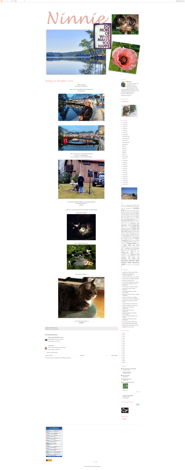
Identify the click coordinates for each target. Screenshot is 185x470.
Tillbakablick (133, 251)
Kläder (128, 230)
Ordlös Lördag (128, 238)
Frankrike (124, 225)
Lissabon (129, 231)
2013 (124, 172)
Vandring (124, 259)
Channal (50, 345)
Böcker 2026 (130, 217)
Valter (133, 257)
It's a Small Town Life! (128, 382)
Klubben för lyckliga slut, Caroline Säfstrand (128, 274)
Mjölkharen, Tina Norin (128, 327)
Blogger (98, 466)
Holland (123, 228)
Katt (51, 329)
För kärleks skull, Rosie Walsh (129, 323)
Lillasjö (134, 230)
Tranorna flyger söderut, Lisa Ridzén (129, 316)
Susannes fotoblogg (128, 395)
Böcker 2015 (128, 210)
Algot (135, 205)
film (129, 220)
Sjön (122, 248)
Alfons (122, 205)
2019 (124, 160)
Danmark (129, 219)
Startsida (82, 355)
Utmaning (123, 257)
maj (123, 150)
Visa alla (137, 391)
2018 (124, 162)
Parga (133, 240)
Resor (130, 244)
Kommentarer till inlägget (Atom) (62, 357)
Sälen (125, 250)
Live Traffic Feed (54, 428)
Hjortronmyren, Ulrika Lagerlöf (130, 325)
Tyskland (123, 255)
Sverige (136, 248)
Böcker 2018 (131, 212)
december (125, 136)
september (125, 142)
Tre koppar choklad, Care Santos (130, 282)
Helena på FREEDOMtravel (55, 337)
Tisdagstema (125, 253)
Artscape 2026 (126, 396)
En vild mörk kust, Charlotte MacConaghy (129, 313)
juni (123, 148)
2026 (124, 122)
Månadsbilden (126, 235)
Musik (132, 234)
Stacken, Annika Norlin (128, 280)
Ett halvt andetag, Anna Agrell (129, 305)
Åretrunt (57, 329)
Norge (137, 235)
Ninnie (129, 81)
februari (124, 156)
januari (124, 158)
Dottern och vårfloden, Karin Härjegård (129, 284)
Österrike (137, 264)
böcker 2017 (124, 212)
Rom (138, 243)
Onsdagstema (135, 237)
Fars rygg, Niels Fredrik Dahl (129, 321)
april (123, 152)
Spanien (128, 248)
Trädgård (132, 254)
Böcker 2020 (129, 213)
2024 (124, 126)
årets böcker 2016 (129, 264)
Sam (133, 245)
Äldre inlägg (114, 355)
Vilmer (124, 263)
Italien (134, 228)
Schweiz (130, 246)
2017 (124, 164)
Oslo (129, 240)
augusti (124, 144)
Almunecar (123, 206)
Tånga (129, 256)
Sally (125, 245)
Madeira (123, 233)
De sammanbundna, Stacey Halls (130, 277)
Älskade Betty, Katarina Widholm (130, 299)
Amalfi (128, 206)
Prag (132, 242)
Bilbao (133, 206)
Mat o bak (128, 233)
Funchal (125, 226)
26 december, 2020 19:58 (54, 349)
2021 (124, 132)
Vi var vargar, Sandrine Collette (130, 286)
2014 (124, 170)
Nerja (133, 235)
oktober (124, 140)
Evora (136, 219)
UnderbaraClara (127, 372)
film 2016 (136, 220)
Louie (53, 329)
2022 (124, 130)
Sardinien (123, 246)
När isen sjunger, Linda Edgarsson (128, 310)
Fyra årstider (126, 375)
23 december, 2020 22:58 (54, 341)
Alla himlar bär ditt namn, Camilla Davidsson (130, 295)
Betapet (124, 419)
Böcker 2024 (129, 216)
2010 (124, 178)
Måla (138, 234)
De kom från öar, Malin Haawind (130, 278)
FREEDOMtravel (127, 379)
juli (123, 146)
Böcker (136, 208)
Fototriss (133, 223)
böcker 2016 (135, 210)
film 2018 (129, 222)
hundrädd (128, 228)
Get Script (49, 456)
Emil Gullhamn (79, 202)
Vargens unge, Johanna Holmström (128, 307)
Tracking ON (58, 456)
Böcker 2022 (129, 214)
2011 (124, 176)
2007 (124, 184)
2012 (124, 174)
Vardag (134, 259)
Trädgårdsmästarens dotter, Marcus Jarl (129, 292)
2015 (124, 168)
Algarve (129, 205)
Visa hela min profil (126, 95)
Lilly (122, 231)
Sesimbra (136, 246)
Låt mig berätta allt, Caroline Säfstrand (129, 319)
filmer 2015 (124, 223)
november (125, 138)
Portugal (125, 242)
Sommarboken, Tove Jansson (129, 303)
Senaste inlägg (49, 355)
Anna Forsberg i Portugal (129, 368)
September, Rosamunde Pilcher (130, 272)
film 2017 (123, 222)
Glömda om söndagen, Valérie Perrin (129, 301)
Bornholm (128, 208)
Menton (127, 234)
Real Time (53, 456)
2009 (124, 180)
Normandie (126, 237)
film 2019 (136, 222)
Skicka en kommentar (52, 352)
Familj (123, 220)
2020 (124, 134)
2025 (124, 124)
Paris (138, 240)
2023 (124, 128)
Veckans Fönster (128, 261)
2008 (124, 182)
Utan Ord (135, 255)
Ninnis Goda (125, 101)
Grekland (133, 227)
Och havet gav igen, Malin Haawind (128, 289)
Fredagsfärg (135, 225)
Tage (131, 250)
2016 (124, 166)
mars (123, 154)
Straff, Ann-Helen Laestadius (129, 297)
